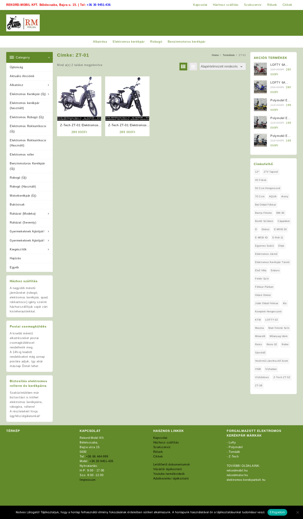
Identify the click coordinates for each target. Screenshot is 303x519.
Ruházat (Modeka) (23, 213)
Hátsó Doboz (263, 295)
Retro (258, 344)
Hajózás (15, 258)
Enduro (275, 270)
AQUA (273, 196)
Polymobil (236, 447)
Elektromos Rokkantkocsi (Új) (28, 128)
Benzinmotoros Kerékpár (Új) (27, 166)
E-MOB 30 (280, 229)
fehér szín (262, 278)
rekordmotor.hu (237, 475)
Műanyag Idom (278, 336)
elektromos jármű (266, 254)
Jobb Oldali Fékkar (266, 303)
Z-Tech (233, 456)
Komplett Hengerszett (268, 311)
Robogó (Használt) (23, 186)
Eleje (281, 245)
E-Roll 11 (277, 237)
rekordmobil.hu (237, 470)
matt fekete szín (278, 328)
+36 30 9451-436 (99, 4)
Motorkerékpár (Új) (23, 195)
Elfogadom (277, 512)
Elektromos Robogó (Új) (27, 117)
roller (285, 344)
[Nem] (297, 512)
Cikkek (158, 456)
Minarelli (260, 336)
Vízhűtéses (262, 377)
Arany (285, 196)
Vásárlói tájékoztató (167, 469)
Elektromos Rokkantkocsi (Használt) (28, 143)
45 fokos (261, 180)
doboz (266, 229)
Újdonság (16, 67)
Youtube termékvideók (169, 473)
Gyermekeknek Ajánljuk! (27, 231)
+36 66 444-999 (97, 456)
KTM (258, 319)
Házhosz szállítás (166, 442)
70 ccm (259, 196)
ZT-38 (258, 385)
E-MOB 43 (261, 237)
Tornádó (234, 451)
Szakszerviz (162, 447)
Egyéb (14, 267)
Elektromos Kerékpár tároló (272, 262)
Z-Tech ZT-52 (281, 377)
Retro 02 (272, 344)
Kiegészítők (18, 249)
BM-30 (280, 213)
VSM (258, 369)
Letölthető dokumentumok (171, 464)
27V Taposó (271, 171)
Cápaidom (284, 221)
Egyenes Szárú (264, 245)
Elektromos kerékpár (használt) (24, 105)
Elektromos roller (22, 154)
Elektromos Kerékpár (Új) (28, 94)
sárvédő (260, 352)
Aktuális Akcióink (22, 76)
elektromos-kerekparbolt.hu (246, 479)
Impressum (87, 479)
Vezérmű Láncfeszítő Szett (271, 360)
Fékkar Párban (264, 286)
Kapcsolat (160, 437)
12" (257, 171)
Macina (259, 328)
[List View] (193, 66)
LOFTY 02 (271, 319)
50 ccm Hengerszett (267, 188)
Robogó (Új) (18, 177)
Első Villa (260, 270)
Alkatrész (16, 85)
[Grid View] (183, 66)
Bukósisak (17, 204)
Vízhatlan (271, 369)
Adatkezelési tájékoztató (171, 478)
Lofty (232, 442)
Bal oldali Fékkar (265, 204)
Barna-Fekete (263, 213)
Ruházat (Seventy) (23, 222)
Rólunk (158, 451)
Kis (285, 303)
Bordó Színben (264, 221)
